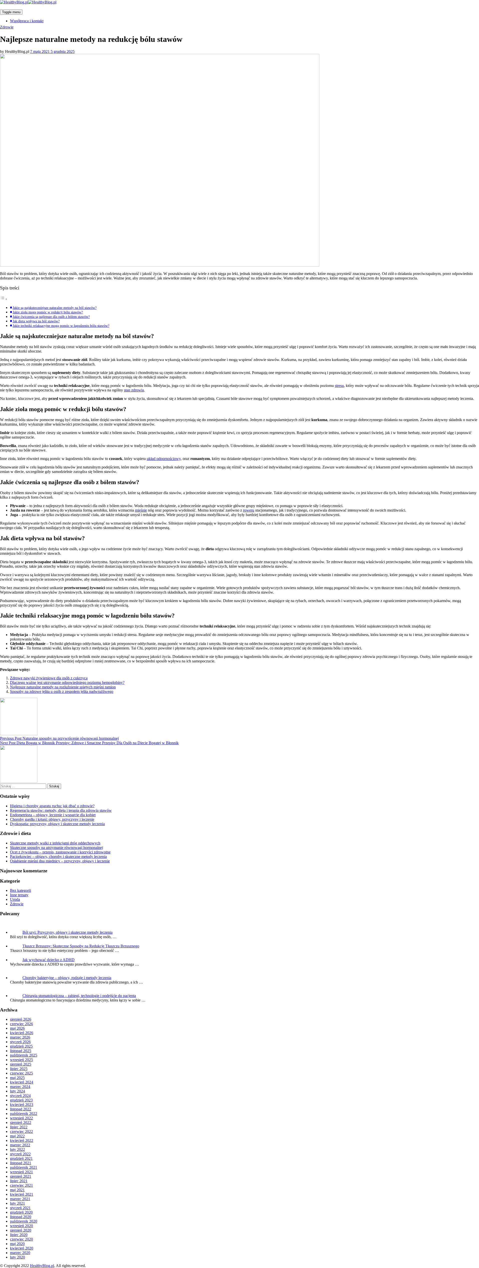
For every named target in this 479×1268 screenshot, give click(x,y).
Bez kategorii (20, 890)
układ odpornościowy (164, 458)
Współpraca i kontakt (26, 21)
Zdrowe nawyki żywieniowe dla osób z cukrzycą (49, 678)
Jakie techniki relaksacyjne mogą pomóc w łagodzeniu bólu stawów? (61, 326)
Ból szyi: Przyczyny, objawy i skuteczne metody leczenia (67, 932)
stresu (339, 385)
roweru (248, 510)
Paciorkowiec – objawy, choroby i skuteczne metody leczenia (58, 856)
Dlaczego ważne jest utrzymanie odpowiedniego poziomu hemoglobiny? (67, 682)
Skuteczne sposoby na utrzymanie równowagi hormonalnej (56, 847)
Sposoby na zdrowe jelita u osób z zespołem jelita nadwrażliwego (61, 691)
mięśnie (141, 510)
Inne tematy (19, 895)
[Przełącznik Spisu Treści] (3, 299)
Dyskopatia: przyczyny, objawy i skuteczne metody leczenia (57, 824)
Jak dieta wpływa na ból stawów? (36, 321)
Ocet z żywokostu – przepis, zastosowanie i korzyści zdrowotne (60, 852)
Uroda (15, 899)
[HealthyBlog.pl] (28, 2)
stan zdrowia (134, 390)
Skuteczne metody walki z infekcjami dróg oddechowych (55, 843)
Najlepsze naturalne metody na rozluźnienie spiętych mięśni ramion (63, 687)
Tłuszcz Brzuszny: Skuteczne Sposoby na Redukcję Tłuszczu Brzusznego (80, 946)
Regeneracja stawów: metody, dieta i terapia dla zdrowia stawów (61, 810)
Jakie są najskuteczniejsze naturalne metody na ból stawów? (55, 308)
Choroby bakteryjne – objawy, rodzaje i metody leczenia (66, 978)
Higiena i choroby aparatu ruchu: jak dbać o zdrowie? (52, 806)
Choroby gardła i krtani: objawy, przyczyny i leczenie (52, 819)
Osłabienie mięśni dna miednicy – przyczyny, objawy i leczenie (60, 861)
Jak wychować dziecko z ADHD (48, 960)
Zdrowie (6, 27)
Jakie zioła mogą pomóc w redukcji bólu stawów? (48, 312)
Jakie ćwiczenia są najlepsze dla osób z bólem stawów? (51, 317)
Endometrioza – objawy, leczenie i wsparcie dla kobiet (53, 815)
